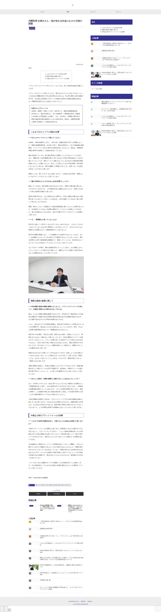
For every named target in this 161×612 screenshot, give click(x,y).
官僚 (64, 485)
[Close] (9, 610)
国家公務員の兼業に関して (54, 76)
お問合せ (89, 601)
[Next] (6, 609)
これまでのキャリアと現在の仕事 (56, 74)
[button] (130, 89)
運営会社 (83, 601)
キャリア (32, 485)
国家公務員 (57, 485)
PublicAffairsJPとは (74, 601)
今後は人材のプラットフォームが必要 (57, 78)
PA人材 (39, 485)
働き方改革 (45, 485)
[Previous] (2, 609)
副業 (52, 485)
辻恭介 (69, 485)
